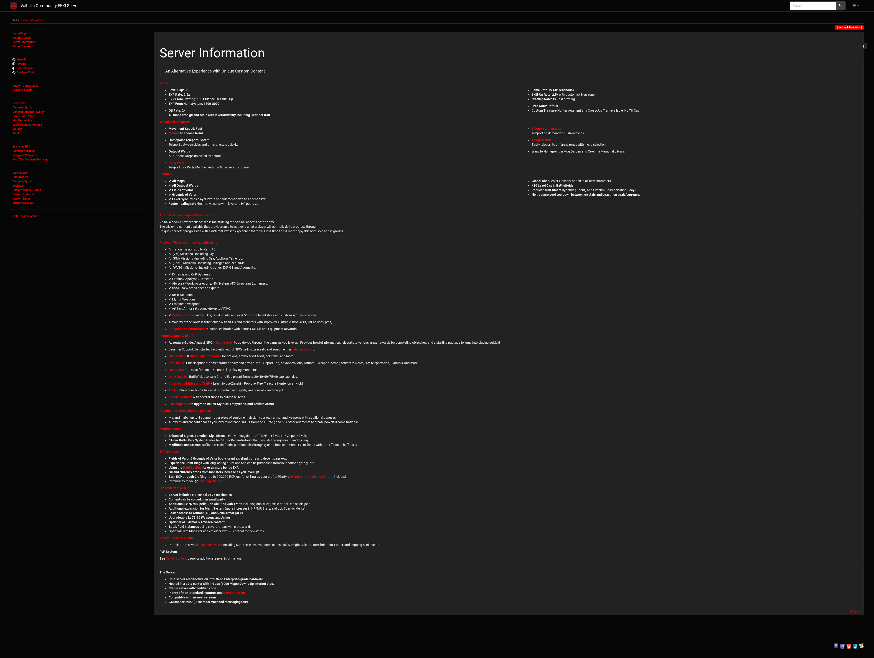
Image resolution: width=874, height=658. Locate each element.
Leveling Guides (210, 481)
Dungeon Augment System (29, 111)
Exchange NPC (21, 146)
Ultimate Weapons (24, 151)
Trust (16, 133)
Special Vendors (180, 397)
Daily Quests (20, 172)
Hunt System (20, 177)
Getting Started (22, 37)
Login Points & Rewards (27, 124)
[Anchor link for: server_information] (271, 51)
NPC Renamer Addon (25, 216)
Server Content (176, 558)
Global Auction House (205, 356)
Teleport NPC (541, 140)
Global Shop (177, 356)
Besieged (18, 185)
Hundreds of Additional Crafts (312, 476)
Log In (857, 611)
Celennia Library (303, 349)
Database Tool (25, 72)
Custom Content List (25, 85)
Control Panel (25, 68)
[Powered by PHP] (842, 645)
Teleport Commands (546, 128)
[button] (856, 5)
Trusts (173, 390)
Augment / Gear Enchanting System (185, 411)
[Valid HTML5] (848, 645)
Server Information (24, 42)
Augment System (23, 107)
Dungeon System (23, 181)
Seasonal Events (22, 90)
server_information (32, 20)
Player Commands (24, 46)
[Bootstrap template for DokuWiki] (836, 645)
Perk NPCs (19, 103)
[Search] (841, 5)
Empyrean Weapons (25, 155)
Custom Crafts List (24, 194)
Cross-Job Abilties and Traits (190, 383)
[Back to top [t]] (863, 46)
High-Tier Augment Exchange (30, 159)
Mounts (17, 129)
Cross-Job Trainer (24, 116)
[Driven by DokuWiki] (861, 645)
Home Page (19, 33)
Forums (21, 63)
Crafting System (183, 315)
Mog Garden (225, 342)
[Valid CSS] (855, 645)
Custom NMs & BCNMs (27, 190)
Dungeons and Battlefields (188, 329)
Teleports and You (23, 203)
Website (21, 59)
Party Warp (177, 163)
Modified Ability (22, 120)
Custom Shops (21, 198)
